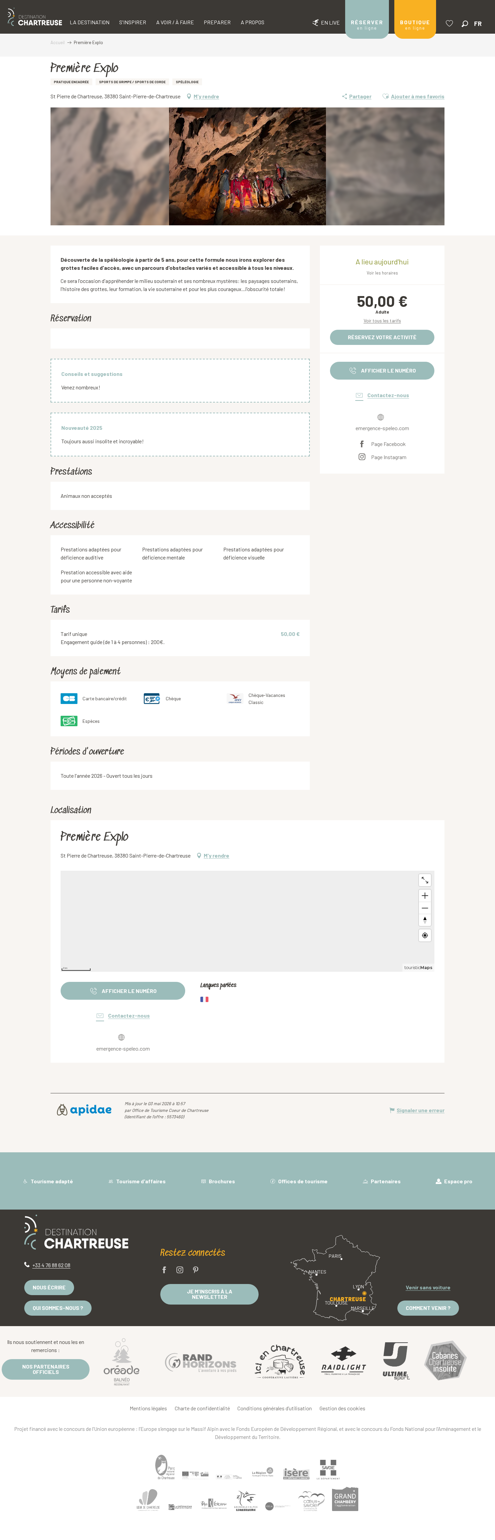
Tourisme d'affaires (140, 1181)
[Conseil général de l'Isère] (296, 1473)
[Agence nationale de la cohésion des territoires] (229, 1476)
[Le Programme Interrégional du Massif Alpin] (195, 1475)
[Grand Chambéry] (345, 1499)
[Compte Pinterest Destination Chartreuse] (196, 1270)
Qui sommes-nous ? (58, 1308)
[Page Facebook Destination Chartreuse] (164, 1270)
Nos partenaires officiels (45, 1369)
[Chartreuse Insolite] (445, 1361)
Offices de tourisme (302, 1181)
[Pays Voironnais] (214, 1505)
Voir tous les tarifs (382, 320)
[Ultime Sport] (396, 1361)
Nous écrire (49, 1287)
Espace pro (457, 1181)
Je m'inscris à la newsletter (209, 1294)
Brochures (221, 1181)
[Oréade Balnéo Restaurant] (121, 1361)
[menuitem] (35, 17)
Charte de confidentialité (202, 1408)
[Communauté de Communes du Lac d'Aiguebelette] (278, 1506)
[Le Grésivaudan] (180, 1507)
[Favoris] (450, 23)
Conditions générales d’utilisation (274, 1408)
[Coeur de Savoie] (311, 1501)
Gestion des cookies (342, 1408)
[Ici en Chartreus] (279, 1361)
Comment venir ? (428, 1308)
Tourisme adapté (51, 1181)
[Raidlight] (343, 1361)
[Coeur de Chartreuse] (148, 1500)
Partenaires (385, 1181)
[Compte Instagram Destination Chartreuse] (180, 1270)
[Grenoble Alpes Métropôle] (246, 1501)
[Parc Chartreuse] (165, 1467)
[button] (465, 24)
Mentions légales (148, 1408)
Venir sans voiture (428, 1287)
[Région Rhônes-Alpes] (262, 1472)
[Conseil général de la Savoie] (328, 1469)
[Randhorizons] (200, 1361)
